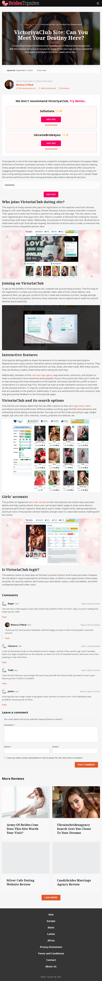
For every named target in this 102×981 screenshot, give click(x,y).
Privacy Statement (51, 947)
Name (7, 746)
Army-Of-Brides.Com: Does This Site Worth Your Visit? (23, 829)
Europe (51, 921)
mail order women (37, 502)
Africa (51, 940)
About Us (51, 966)
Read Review (51, 125)
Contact (51, 960)
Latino (51, 934)
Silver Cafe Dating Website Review (20, 882)
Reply (4, 617)
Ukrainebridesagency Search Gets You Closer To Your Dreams (74, 829)
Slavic (51, 927)
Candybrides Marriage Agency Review (74, 882)
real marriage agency (42, 375)
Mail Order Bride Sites (29, 24)
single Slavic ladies (81, 405)
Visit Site (51, 119)
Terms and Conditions (51, 953)
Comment (9, 725)
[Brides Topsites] (20, 3)
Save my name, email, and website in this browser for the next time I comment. (45, 757)
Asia (51, 914)
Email (55, 746)
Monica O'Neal (24, 84)
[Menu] (98, 3)
